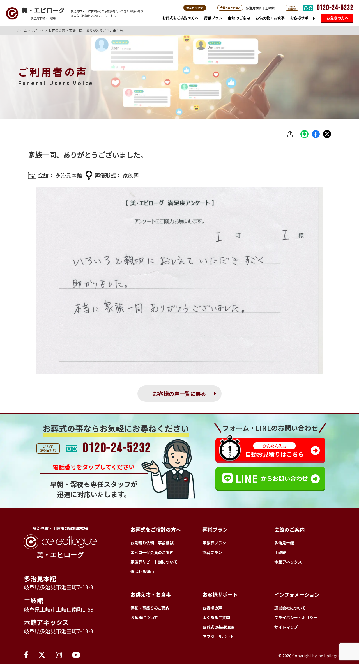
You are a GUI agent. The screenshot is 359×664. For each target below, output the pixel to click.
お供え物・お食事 (270, 17)
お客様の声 (212, 608)
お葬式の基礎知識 (218, 627)
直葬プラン (212, 552)
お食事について (144, 617)
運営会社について (290, 608)
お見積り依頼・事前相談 (152, 543)
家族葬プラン (214, 543)
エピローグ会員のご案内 (152, 552)
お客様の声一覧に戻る (179, 394)
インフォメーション (296, 594)
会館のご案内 (239, 17)
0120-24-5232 (335, 8)
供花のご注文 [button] (194, 8)
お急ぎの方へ (337, 17)
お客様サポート (303, 17)
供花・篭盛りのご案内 (150, 608)
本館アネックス (46, 622)
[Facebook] (26, 654)
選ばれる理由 (142, 571)
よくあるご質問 (216, 617)
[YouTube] (76, 654)
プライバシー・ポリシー (295, 617)
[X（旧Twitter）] (41, 654)
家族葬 (131, 175)
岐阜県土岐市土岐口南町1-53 (59, 609)
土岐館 (270, 8)
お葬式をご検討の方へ (180, 17)
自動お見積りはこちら (274, 450)
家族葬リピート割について (154, 562)
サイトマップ (286, 627)
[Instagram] (59, 654)
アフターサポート (218, 636)
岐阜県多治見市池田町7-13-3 (58, 587)
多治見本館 (253, 8)
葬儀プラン (213, 17)
